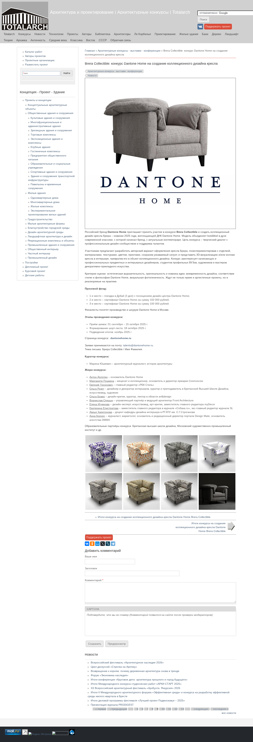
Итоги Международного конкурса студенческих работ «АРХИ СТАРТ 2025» (136, 683)
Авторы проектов (35, 55)
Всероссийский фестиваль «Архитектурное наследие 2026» (127, 662)
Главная (90, 50)
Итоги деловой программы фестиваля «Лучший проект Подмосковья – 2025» (138, 700)
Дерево (216, 34)
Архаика (21, 40)
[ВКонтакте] (87, 543)
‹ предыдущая (118, 709)
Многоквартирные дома (45, 202)
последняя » (221, 709)
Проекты (72, 34)
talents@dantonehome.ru (138, 345)
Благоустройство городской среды (48, 227)
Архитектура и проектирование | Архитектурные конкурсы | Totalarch (120, 12)
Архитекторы (122, 34)
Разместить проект (36, 64)
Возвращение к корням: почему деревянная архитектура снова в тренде (135, 671)
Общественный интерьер (43, 249)
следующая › (202, 709)
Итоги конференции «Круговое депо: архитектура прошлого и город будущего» (139, 679)
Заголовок (91, 568)
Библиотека (102, 34)
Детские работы (34, 275)
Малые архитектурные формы (46, 223)
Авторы (86, 34)
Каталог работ (33, 51)
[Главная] (25, 16)
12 (176, 709)
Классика (76, 40)
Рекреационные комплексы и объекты (51, 240)
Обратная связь (120, 40)
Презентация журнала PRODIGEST (112, 704)
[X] (102, 543)
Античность (38, 40)
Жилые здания (188, 34)
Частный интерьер (39, 253)
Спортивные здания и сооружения (51, 171)
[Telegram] (113, 543)
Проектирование (165, 34)
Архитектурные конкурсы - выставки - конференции (129, 50)
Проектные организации (39, 60)
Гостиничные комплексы (45, 151)
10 (163, 709)
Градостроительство (40, 219)
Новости (39, 34)
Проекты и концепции (38, 100)
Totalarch (9, 34)
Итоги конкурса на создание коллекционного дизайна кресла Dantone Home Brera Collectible (154, 516)
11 (169, 709)
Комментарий (94, 580)
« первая (100, 709)
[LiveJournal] (108, 543)
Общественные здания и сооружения (50, 113)
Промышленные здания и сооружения (51, 244)
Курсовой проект (35, 271)
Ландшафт (232, 34)
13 (182, 709)
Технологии (56, 34)
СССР (103, 40)
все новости (229, 712)
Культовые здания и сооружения (50, 117)
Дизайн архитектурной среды (45, 232)
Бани (205, 34)
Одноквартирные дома (44, 197)
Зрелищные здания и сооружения (51, 130)
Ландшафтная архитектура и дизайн (50, 236)
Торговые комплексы (43, 134)
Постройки (31, 262)
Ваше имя (91, 556)
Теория (8, 40)
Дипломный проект (36, 266)
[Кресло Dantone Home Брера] (103, 471)
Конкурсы (24, 34)
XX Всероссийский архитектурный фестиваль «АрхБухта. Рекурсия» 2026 (135, 688)
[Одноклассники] (92, 543)
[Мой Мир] (97, 543)
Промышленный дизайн (42, 257)
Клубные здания (40, 147)
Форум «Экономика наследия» (109, 675)
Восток (90, 40)
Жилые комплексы (42, 206)
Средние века (58, 40)
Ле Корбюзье (142, 34)
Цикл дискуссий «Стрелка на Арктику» (114, 666)
